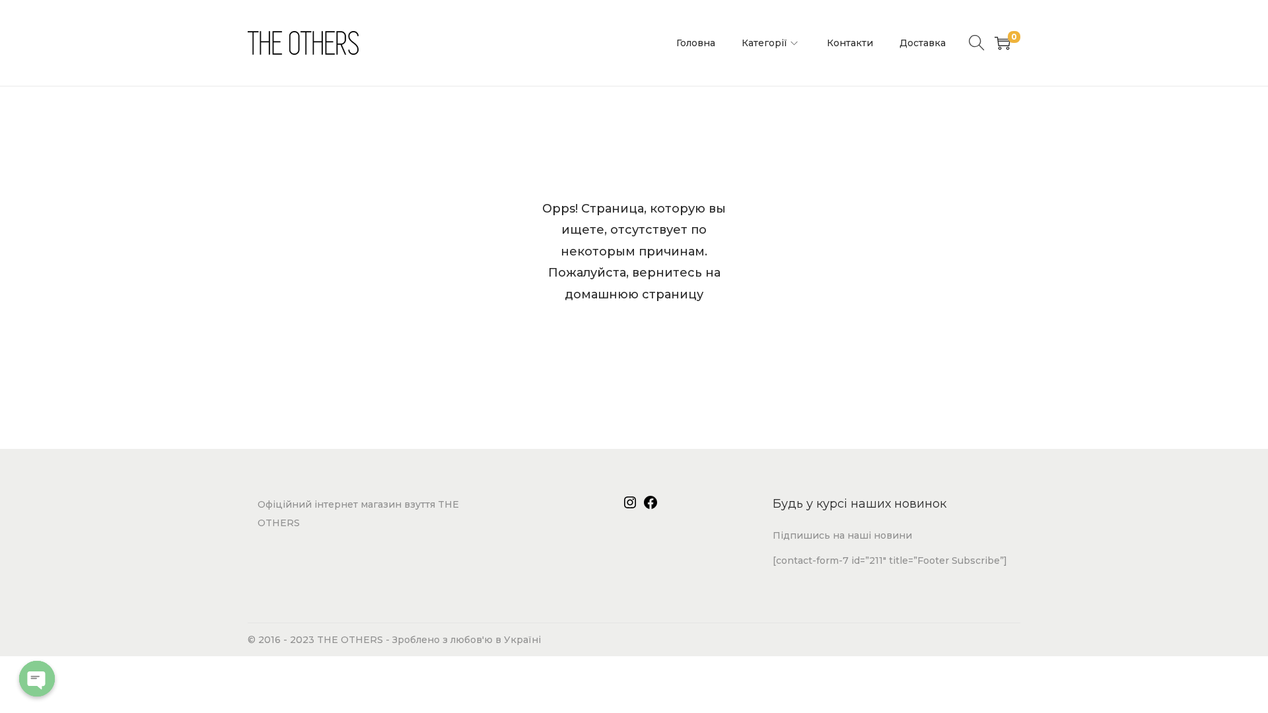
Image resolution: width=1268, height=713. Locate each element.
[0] (1002, 43)
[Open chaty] (37, 678)
